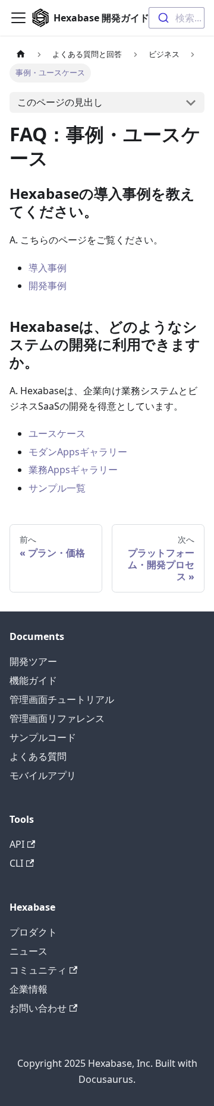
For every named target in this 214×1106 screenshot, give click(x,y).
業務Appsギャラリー (73, 469)
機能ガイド (33, 680)
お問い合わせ (38, 1008)
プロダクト (33, 932)
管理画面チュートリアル (62, 699)
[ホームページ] (21, 54)
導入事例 (48, 267)
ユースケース (57, 433)
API (17, 844)
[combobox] (176, 17)
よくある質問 (38, 756)
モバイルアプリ (43, 775)
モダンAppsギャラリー (78, 451)
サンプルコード (43, 737)
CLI (16, 863)
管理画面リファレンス (57, 718)
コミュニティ (38, 970)
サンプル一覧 (57, 488)
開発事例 (48, 285)
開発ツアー (33, 661)
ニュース (29, 951)
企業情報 (29, 989)
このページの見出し (60, 102)
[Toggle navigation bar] (18, 18)
